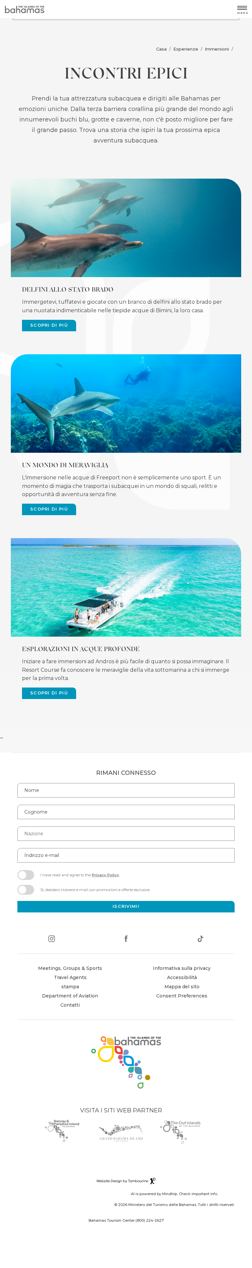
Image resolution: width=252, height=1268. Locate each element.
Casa (161, 49)
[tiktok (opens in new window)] (200, 939)
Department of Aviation (70, 996)
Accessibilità (182, 977)
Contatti (70, 1005)
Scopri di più (49, 325)
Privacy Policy (105, 875)
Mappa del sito (182, 987)
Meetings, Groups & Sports (70, 968)
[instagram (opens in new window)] (51, 939)
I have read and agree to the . (80, 877)
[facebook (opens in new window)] (126, 939)
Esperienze (185, 49)
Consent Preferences (181, 996)
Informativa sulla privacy (182, 968)
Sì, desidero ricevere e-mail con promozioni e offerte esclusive (95, 889)
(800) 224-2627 (150, 1220)
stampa (70, 987)
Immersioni (217, 49)
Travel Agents (70, 977)
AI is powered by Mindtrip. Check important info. (174, 1193)
